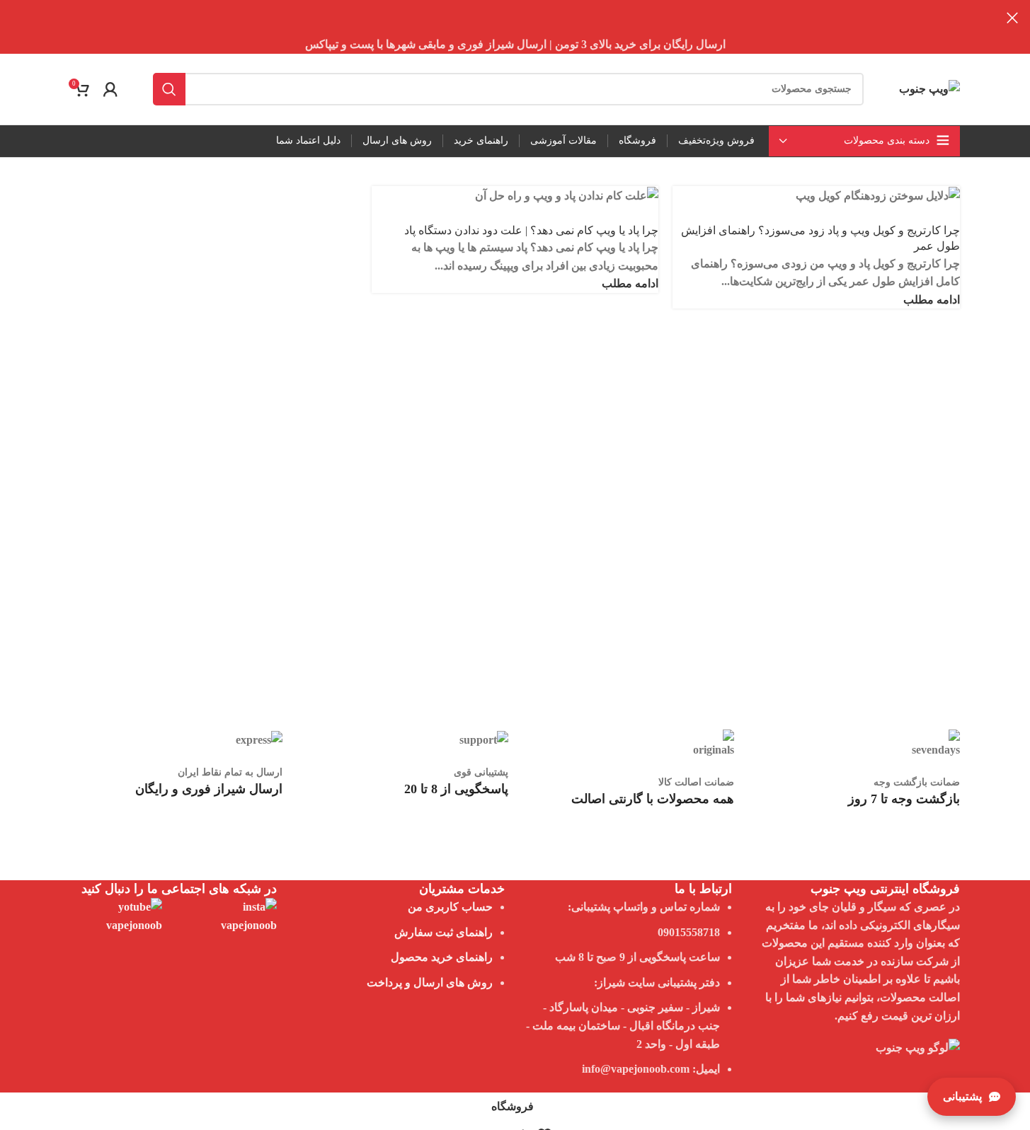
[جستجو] (169, 89)
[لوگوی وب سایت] (929, 87)
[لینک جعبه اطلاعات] (854, 801)
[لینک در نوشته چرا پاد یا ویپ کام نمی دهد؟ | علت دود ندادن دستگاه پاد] (515, 573)
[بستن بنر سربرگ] (1012, 17)
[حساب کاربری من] (110, 89)
